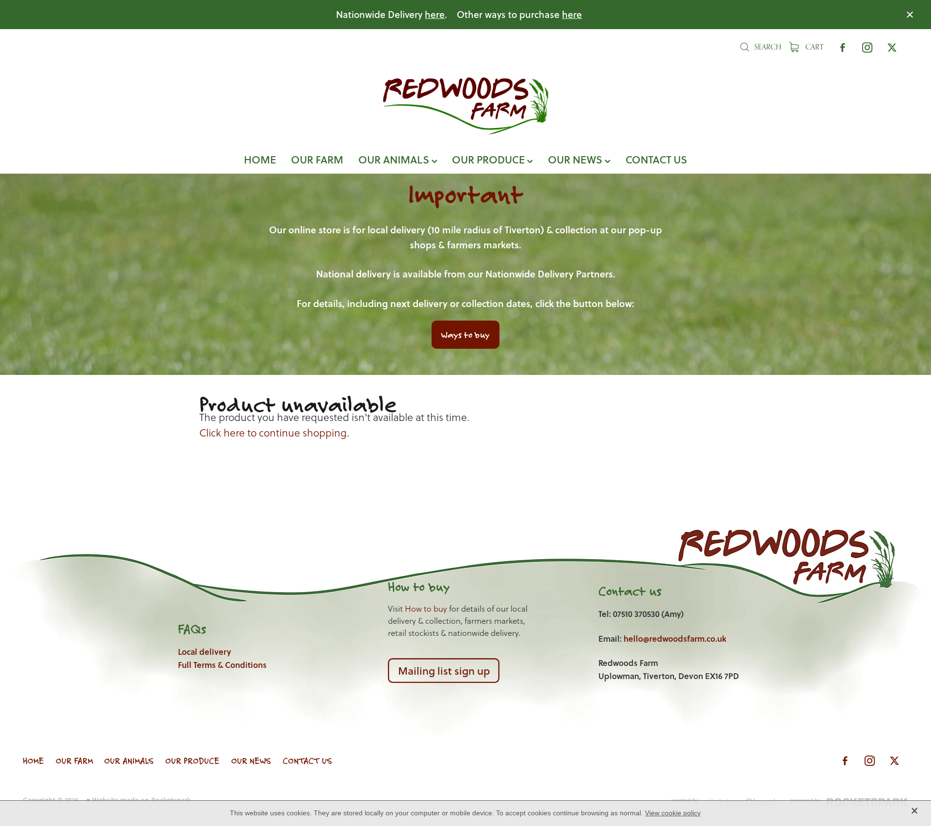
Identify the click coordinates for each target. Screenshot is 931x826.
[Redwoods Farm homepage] (465, 106)
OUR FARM (317, 159)
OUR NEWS (576, 159)
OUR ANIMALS (395, 159)
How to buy (426, 609)
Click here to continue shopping (273, 433)
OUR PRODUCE (489, 159)
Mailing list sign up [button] (444, 670)
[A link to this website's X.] (892, 47)
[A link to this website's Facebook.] (842, 47)
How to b (412, 587)
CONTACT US (656, 159)
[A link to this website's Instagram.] (867, 47)
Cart (813, 46)
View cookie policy (673, 813)
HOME (260, 159)
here (435, 14)
